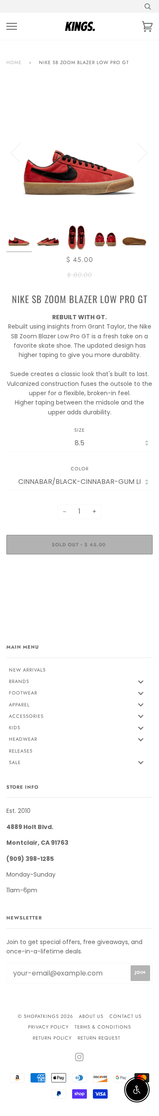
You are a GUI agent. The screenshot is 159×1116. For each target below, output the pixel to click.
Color (80, 468)
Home (14, 62)
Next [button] (137, 152)
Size (79, 430)
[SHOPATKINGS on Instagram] (79, 1058)
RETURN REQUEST (99, 1037)
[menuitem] (79, 669)
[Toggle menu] (140, 681)
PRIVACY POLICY (48, 1026)
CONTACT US (125, 1016)
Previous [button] (20, 152)
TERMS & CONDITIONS (103, 1026)
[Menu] (11, 26)
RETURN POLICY (52, 1037)
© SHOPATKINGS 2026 (45, 1016)
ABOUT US (91, 1016)
